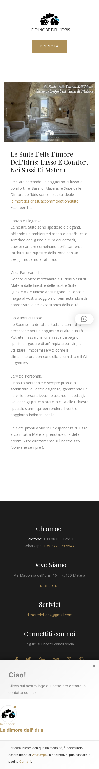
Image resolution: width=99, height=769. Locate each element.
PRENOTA (49, 46)
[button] (49, 719)
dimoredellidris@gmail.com (50, 614)
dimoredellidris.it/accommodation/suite (45, 201)
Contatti (25, 761)
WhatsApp (39, 754)
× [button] (94, 666)
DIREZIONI (49, 585)
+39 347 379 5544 (59, 545)
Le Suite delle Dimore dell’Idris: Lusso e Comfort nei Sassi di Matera (49, 162)
